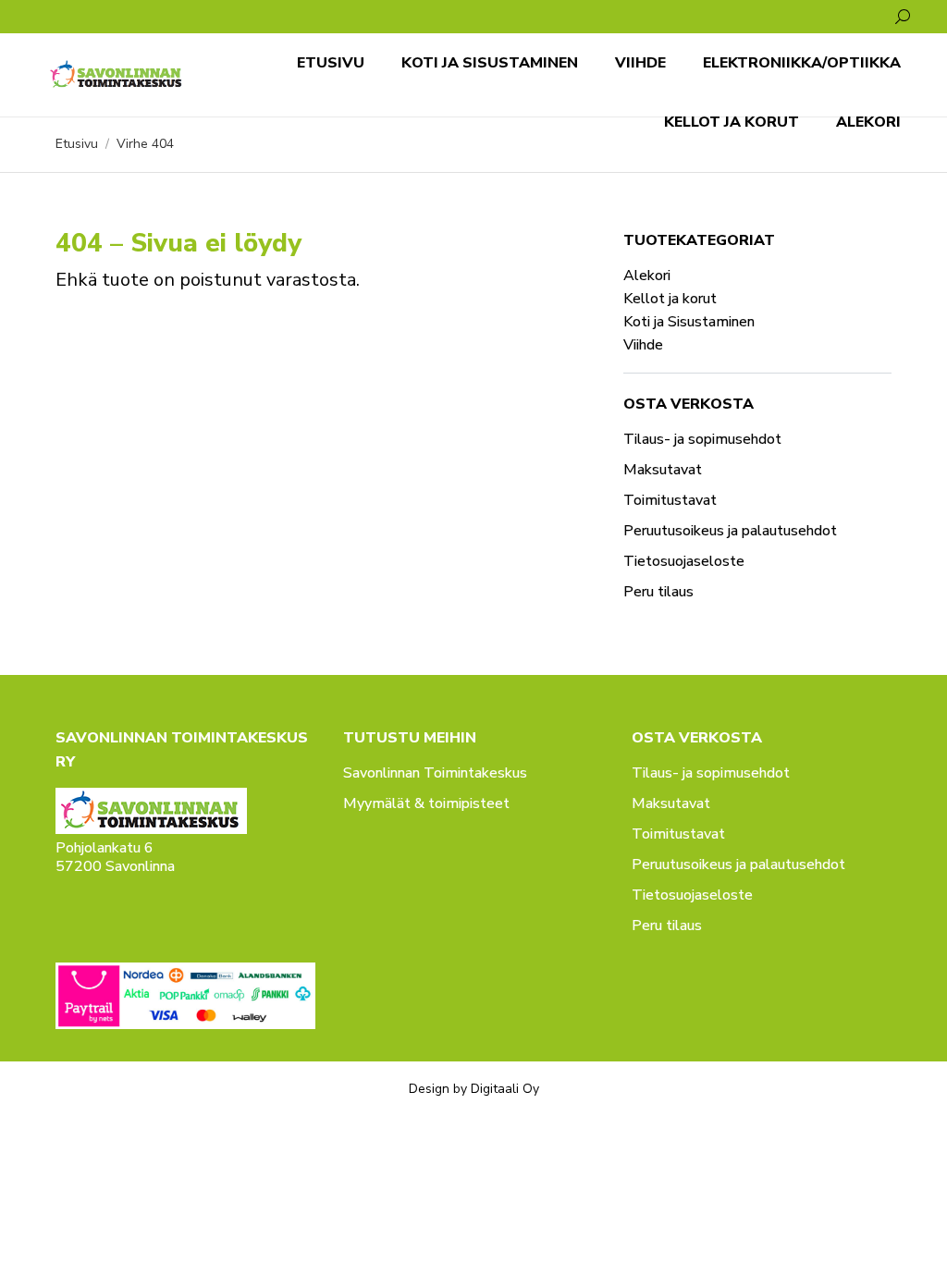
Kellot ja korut (670, 298)
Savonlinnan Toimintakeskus (435, 773)
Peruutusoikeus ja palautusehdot (730, 530)
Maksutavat (662, 469)
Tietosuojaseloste (683, 561)
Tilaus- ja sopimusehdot (702, 439)
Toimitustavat (670, 500)
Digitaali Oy (505, 1088)
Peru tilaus (658, 591)
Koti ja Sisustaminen (689, 322)
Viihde (643, 345)
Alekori (646, 275)
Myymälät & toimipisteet (426, 803)
